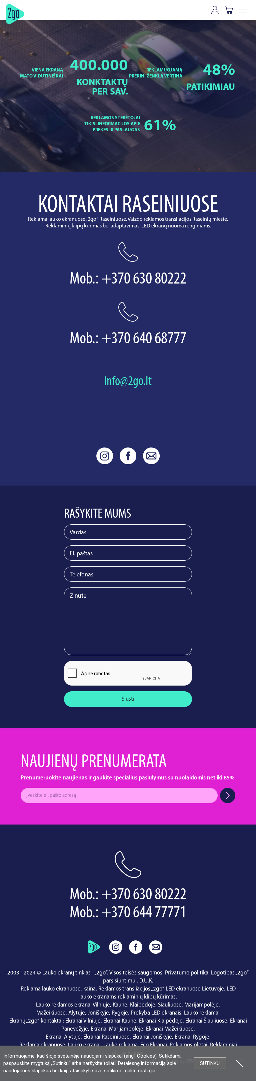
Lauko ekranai (84, 1045)
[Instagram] (104, 456)
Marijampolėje (201, 1005)
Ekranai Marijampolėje (117, 1029)
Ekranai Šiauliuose (206, 1021)
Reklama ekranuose (42, 1045)
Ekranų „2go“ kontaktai (36, 1021)
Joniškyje (98, 1013)
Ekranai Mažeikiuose (170, 1029)
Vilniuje (101, 1005)
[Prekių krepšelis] (230, 10)
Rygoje (120, 1013)
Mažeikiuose (51, 1013)
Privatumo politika (186, 973)
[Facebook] (128, 456)
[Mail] (151, 456)
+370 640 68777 (143, 339)
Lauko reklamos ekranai (64, 1005)
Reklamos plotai (188, 1045)
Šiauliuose (170, 1005)
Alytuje (76, 1013)
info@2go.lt (128, 381)
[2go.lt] (15, 14)
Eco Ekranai (153, 1045)
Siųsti (128, 699)
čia (152, 1071)
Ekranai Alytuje (63, 1037)
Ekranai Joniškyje (152, 1037)
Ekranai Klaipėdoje (161, 1021)
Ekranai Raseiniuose (106, 1037)
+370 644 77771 (143, 913)
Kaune (120, 1005)
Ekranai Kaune (119, 1021)
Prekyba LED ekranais (156, 1013)
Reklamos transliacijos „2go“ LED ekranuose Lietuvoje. (161, 989)
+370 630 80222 (143, 279)
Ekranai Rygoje (192, 1037)
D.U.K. (146, 981)
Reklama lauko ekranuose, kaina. (59, 989)
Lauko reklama (201, 1013)
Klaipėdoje (142, 1005)
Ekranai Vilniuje (83, 1021)
